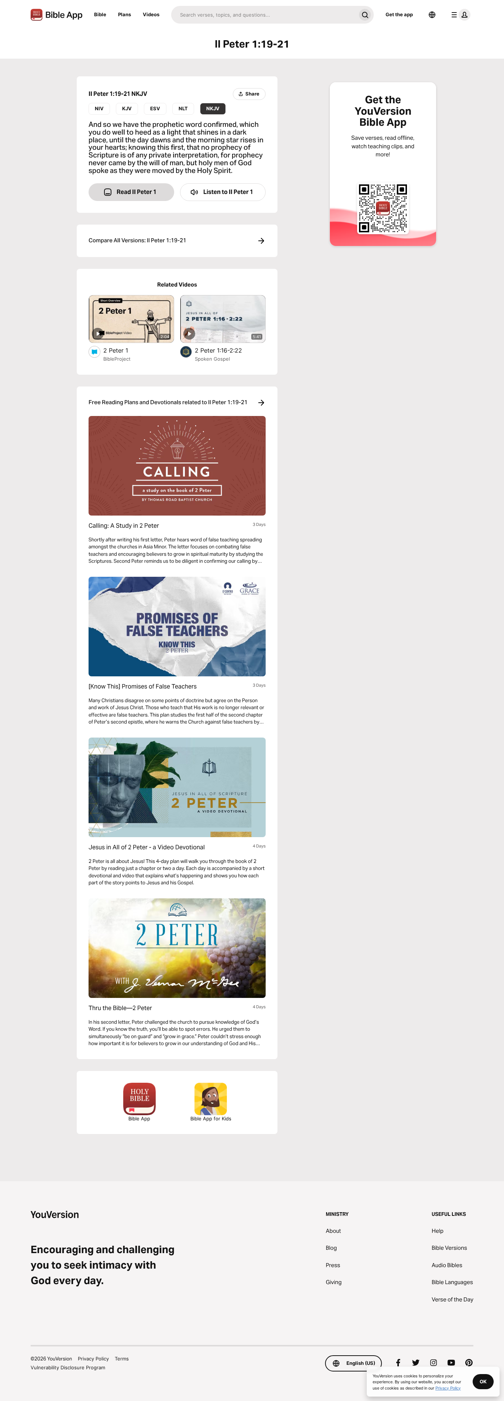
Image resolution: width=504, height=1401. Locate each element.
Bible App (139, 1118)
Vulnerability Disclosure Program (68, 1367)
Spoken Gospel (212, 359)
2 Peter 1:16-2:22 (225, 350)
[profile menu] (459, 14)
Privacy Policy (93, 1359)
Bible (100, 14)
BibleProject (117, 359)
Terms (122, 1359)
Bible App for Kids (210, 1118)
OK (483, 1381)
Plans (124, 14)
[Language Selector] (432, 14)
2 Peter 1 (123, 350)
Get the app (399, 14)
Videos (151, 14)
